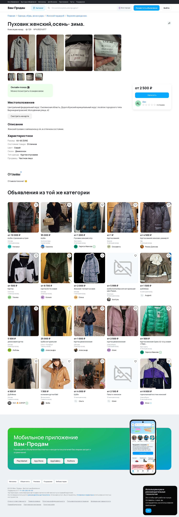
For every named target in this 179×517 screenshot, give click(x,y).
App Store (38, 461)
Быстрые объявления (28, 2)
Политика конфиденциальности (53, 501)
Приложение (63, 2)
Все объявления (13, 2)
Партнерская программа (32, 504)
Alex (144, 101)
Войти (166, 8)
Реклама (36, 482)
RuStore (71, 461)
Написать (152, 95)
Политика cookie (49, 504)
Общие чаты (25, 482)
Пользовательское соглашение (78, 501)
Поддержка (80, 2)
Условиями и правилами (85, 495)
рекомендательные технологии (39, 495)
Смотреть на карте (20, 116)
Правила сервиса (34, 501)
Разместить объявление (146, 8)
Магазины (42, 2)
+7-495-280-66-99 (26, 491)
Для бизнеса (52, 2)
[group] (21, 53)
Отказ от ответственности (17, 501)
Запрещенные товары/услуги (101, 501)
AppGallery (55, 461)
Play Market (22, 461)
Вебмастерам (61, 482)
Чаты (72, 2)
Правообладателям (14, 504)
